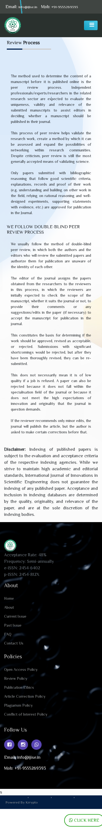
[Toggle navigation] (91, 25)
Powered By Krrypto (21, 802)
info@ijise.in (27, 7)
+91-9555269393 (64, 7)
